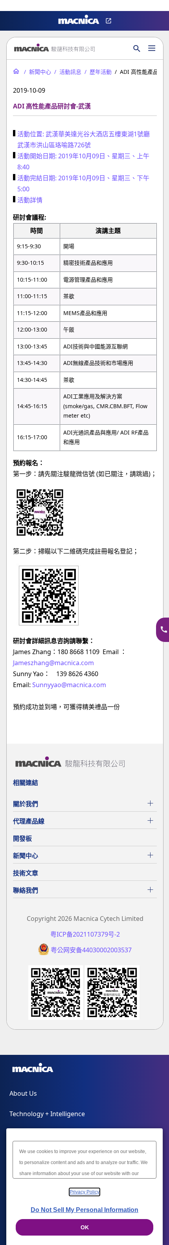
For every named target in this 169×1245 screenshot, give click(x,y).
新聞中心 (25, 855)
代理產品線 (28, 821)
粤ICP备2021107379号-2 (85, 934)
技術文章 (25, 873)
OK (85, 1227)
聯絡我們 (25, 890)
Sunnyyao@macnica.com (69, 684)
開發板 (22, 838)
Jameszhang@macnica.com (53, 662)
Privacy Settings (19, 6)
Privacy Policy (84, 1192)
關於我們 (25, 803)
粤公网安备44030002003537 (91, 950)
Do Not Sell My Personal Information (84, 1209)
